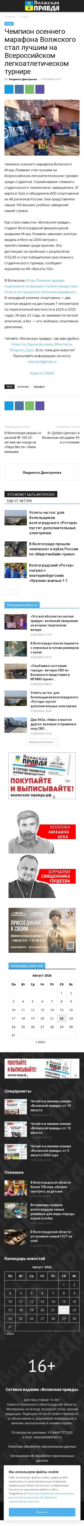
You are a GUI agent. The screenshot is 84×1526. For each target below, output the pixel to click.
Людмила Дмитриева (23, 79)
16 (71, 1010)
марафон (39, 386)
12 (32, 1010)
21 (52, 1018)
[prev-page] (7, 592)
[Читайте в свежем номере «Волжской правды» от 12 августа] (15, 1129)
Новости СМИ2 (42, 373)
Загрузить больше (41, 742)
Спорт (24, 16)
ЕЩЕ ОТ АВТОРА (19, 501)
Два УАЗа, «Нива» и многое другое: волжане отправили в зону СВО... (53, 724)
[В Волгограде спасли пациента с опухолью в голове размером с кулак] (15, 648)
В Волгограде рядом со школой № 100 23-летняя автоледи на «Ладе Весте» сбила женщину (22, 442)
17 (13, 1018)
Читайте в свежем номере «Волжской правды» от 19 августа (50, 1105)
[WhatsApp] (29, 89)
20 (42, 1018)
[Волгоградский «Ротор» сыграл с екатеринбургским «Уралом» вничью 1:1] (15, 570)
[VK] (19, 89)
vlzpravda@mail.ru (42, 362)
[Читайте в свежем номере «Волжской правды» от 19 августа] (15, 1106)
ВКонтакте (63, 344)
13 (42, 1010)
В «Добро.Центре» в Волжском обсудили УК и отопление (61, 437)
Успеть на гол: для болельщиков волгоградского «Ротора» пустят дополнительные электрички (53, 522)
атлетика (23, 386)
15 (61, 1010)
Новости (18, 344)
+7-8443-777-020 (60, 1432)
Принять (42, 1512)
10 (13, 1010)
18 (23, 1018)
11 (23, 1010)
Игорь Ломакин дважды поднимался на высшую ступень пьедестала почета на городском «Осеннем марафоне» (40, 286)
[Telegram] (8, 89)
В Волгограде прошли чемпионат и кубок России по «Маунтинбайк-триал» (53, 549)
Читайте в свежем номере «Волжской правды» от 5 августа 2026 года (50, 1150)
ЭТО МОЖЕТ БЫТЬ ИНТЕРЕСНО (31, 494)
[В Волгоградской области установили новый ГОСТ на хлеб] (15, 1237)
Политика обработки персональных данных (42, 1446)
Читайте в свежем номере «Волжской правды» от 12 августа (50, 1128)
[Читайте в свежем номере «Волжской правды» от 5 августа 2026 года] (15, 1151)
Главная (9, 16)
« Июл (40, 1042)
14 (52, 1010)
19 (32, 1018)
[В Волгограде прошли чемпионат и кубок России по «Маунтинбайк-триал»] (15, 549)
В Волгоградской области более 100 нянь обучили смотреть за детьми (50, 1187)
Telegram (16, 350)
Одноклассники (40, 344)
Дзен (30, 350)
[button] (7, 6)
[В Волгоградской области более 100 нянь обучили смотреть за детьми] (15, 1188)
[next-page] (14, 592)
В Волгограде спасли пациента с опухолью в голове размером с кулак (54, 648)
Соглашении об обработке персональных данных (33, 1499)
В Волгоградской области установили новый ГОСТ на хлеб (51, 1236)
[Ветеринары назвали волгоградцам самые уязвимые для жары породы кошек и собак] (15, 1210)
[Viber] (39, 89)
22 (61, 1018)
